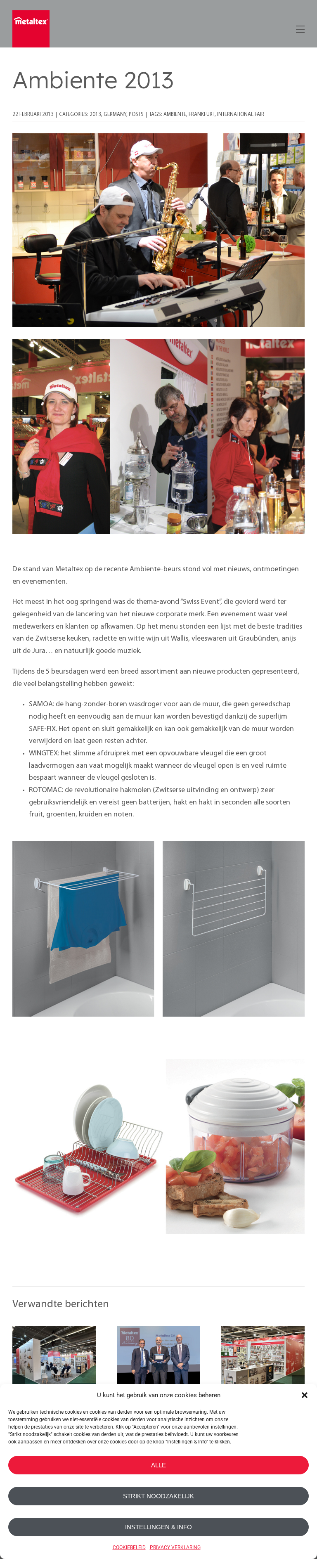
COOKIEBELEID (129, 1547)
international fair (240, 114)
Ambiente (174, 114)
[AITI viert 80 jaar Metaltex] (159, 1368)
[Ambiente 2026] (54, 1368)
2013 (95, 114)
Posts (136, 114)
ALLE (158, 1465)
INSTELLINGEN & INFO (158, 1527)
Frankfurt (202, 114)
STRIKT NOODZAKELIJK (158, 1496)
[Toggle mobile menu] (299, 28)
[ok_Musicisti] (158, 136)
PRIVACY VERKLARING (175, 1547)
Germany (115, 114)
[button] (304, 1395)
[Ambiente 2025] (263, 1368)
